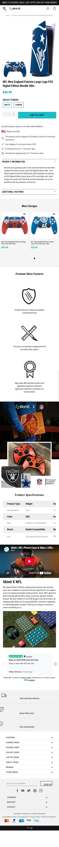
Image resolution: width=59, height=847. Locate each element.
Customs (10, 737)
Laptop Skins (12, 757)
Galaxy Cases (12, 752)
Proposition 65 (23, 817)
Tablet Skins (12, 762)
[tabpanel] (15, 233)
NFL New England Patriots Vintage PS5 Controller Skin (13, 243)
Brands (9, 767)
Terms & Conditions (49, 817)
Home (8, 15)
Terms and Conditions (34, 126)
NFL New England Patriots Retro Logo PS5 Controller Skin (42, 243)
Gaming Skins (12, 742)
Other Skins (12, 772)
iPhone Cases (12, 747)
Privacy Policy (35, 817)
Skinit (15, 9)
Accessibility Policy (9, 817)
